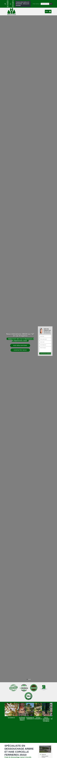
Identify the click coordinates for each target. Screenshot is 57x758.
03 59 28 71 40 (7, 3)
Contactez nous (20, 350)
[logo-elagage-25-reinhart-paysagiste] (11, 11)
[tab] (28, 379)
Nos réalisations (20, 345)
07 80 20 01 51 (13, 3)
